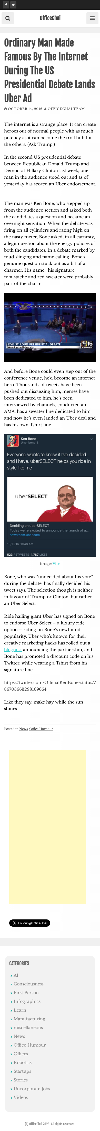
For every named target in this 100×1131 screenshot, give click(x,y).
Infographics (27, 1001)
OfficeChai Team (66, 109)
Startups (22, 1071)
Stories (21, 1079)
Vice (56, 564)
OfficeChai (50, 18)
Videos (21, 1097)
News (23, 729)
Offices (21, 1053)
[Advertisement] (47, 827)
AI (16, 975)
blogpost (13, 649)
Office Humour (41, 729)
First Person (26, 992)
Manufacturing (29, 1018)
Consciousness (29, 983)
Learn (20, 1010)
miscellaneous (28, 1027)
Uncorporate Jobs (32, 1088)
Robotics (23, 1062)
